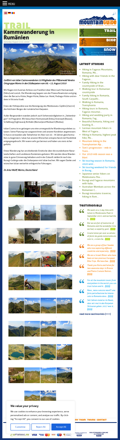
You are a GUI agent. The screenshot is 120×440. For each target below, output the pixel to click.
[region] (40, 417)
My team (80, 419)
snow (110, 49)
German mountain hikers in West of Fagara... (96, 130)
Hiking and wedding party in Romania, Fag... (97, 117)
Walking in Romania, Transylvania (93, 104)
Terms (91, 419)
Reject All (40, 427)
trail (110, 30)
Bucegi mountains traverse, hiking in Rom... (96, 195)
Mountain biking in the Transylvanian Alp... (94, 143)
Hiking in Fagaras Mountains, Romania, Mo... (97, 71)
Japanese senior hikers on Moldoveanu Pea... (96, 175)
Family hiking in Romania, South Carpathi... (96, 97)
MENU (11, 3)
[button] (5, 3)
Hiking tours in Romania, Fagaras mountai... (95, 110)
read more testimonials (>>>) (95, 314)
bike (111, 40)
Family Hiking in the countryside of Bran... (93, 84)
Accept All (61, 427)
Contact (102, 419)
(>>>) (92, 219)
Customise (20, 427)
